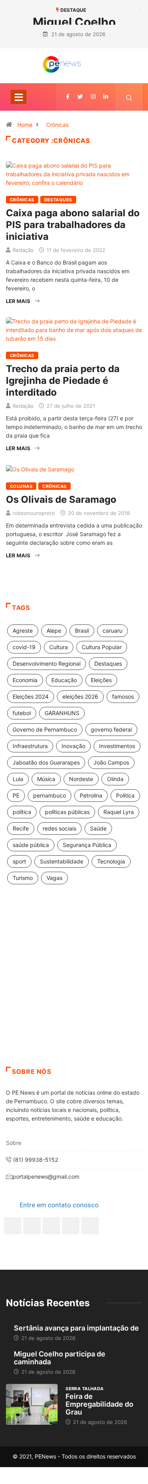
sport (19, 861)
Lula (18, 779)
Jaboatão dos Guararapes (46, 762)
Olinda (115, 779)
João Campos (111, 762)
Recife (21, 828)
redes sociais (59, 828)
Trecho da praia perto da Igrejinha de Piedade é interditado (63, 380)
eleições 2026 (80, 696)
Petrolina (91, 795)
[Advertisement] (74, 985)
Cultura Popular (102, 647)
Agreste (23, 630)
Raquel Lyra (118, 812)
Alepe (54, 630)
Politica (125, 795)
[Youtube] (90, 1225)
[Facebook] (12, 1225)
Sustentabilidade (61, 861)
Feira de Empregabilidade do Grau (99, 1404)
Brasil (82, 630)
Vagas (54, 877)
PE (16, 795)
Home (24, 124)
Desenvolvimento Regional (47, 663)
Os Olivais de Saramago (61, 499)
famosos (123, 696)
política (22, 812)
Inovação (73, 746)
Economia (25, 680)
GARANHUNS (62, 713)
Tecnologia (111, 861)
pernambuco (49, 795)
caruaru (112, 630)
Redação (23, 250)
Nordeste (81, 779)
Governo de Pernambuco (45, 729)
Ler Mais (18, 301)
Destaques (58, 200)
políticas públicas (67, 812)
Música (46, 779)
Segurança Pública (87, 844)
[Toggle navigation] (18, 97)
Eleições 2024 (31, 696)
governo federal (111, 729)
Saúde (98, 828)
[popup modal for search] (129, 97)
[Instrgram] (93, 96)
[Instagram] (70, 1225)
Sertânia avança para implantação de (76, 1328)
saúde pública (31, 844)
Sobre (13, 1142)
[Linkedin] (105, 96)
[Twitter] (80, 96)
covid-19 (24, 647)
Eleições (101, 680)
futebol (22, 713)
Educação (64, 680)
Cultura (58, 647)
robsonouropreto (34, 513)
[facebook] (67, 96)
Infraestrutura (30, 746)
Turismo (23, 877)
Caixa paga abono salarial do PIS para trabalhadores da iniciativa (73, 224)
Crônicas (57, 124)
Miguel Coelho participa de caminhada (59, 1358)
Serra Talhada (85, 1388)
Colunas (21, 486)
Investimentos (117, 746)
